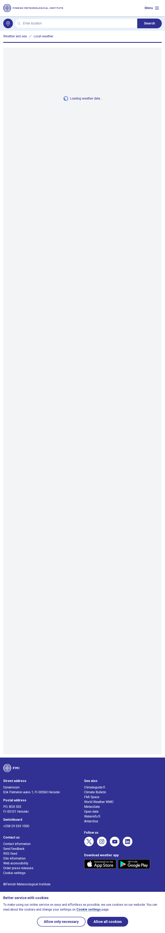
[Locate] (8, 23)
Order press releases (18, 868)
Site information (14, 858)
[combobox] (78, 23)
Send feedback (14, 849)
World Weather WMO (98, 802)
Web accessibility (15, 863)
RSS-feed (10, 853)
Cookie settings (14, 873)
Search (149, 23)
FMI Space (91, 797)
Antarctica (91, 821)
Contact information (17, 844)
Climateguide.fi (94, 787)
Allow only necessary (61, 921)
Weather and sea (15, 36)
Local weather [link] (43, 36)
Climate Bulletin (95, 792)
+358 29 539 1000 (16, 826)
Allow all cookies (108, 921)
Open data (91, 811)
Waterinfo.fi (92, 816)
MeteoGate (92, 807)
